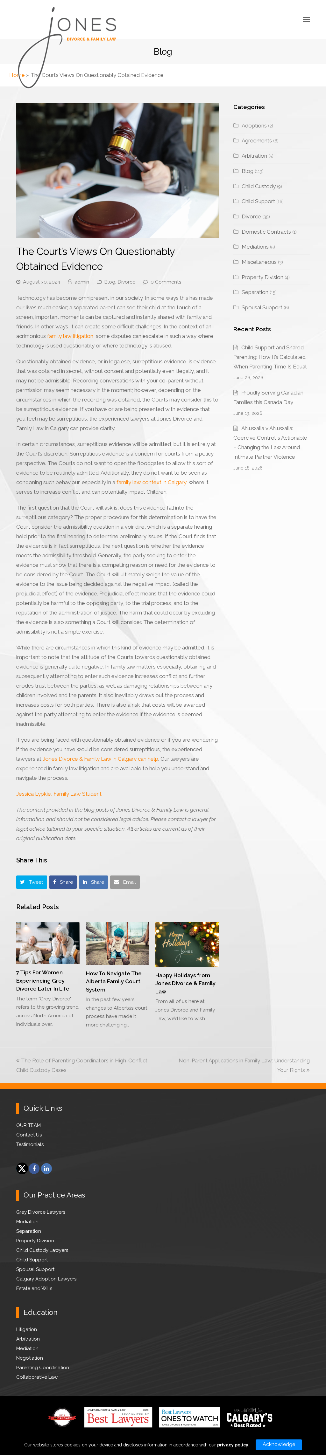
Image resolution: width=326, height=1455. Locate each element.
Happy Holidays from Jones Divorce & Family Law (185, 983)
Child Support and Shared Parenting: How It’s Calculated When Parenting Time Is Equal (270, 357)
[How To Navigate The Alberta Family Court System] (117, 943)
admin (81, 282)
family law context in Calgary (151, 482)
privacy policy (232, 1444)
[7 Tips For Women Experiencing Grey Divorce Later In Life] (48, 943)
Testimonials (30, 1144)
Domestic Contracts (266, 232)
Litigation (26, 1329)
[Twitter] (21, 1168)
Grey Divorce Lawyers (40, 1212)
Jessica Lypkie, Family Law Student (59, 794)
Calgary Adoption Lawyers (46, 1279)
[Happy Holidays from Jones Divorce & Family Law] (187, 944)
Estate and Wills (34, 1288)
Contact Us (29, 1135)
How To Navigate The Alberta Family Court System (114, 981)
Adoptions (254, 125)
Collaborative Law (37, 1377)
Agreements (257, 140)
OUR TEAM (28, 1125)
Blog (109, 282)
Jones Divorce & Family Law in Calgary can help (100, 759)
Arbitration (254, 156)
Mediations (255, 247)
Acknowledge (279, 1444)
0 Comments (166, 282)
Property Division (262, 277)
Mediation (27, 1222)
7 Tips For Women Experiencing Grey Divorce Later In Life (42, 980)
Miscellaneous (259, 262)
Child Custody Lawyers (42, 1250)
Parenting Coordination (42, 1367)
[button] (306, 19)
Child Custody (259, 186)
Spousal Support (262, 307)
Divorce (126, 282)
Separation (255, 292)
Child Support (258, 201)
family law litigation (70, 336)
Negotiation (29, 1358)
